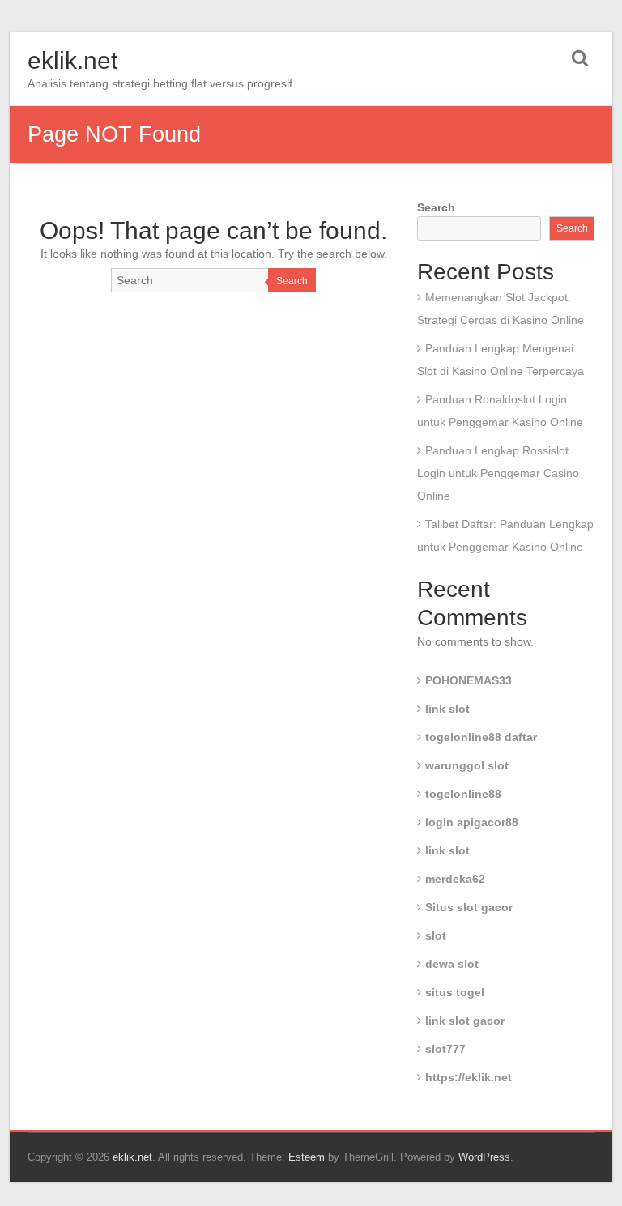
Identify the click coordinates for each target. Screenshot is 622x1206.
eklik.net (72, 60)
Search (292, 281)
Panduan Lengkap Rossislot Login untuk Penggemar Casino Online (498, 473)
